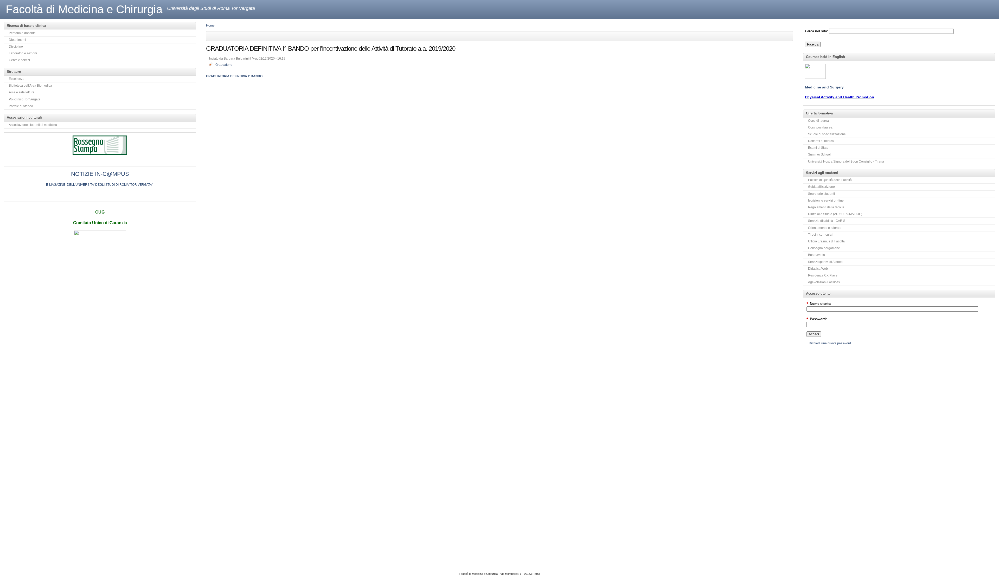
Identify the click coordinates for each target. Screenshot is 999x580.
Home (210, 25)
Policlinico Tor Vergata (24, 99)
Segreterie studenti (821, 194)
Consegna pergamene (824, 248)
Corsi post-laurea (820, 127)
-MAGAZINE (56, 184)
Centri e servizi (19, 60)
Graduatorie (223, 65)
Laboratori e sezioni (23, 53)
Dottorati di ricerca (821, 141)
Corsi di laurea (818, 121)
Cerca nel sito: (817, 31)
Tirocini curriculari (820, 234)
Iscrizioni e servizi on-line (826, 200)
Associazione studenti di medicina (33, 125)
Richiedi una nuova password (830, 343)
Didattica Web (818, 268)
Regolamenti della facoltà (826, 207)
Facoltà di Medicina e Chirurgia (84, 9)
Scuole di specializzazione (827, 134)
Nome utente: (818, 304)
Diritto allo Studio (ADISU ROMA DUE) (835, 214)
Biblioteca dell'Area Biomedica (30, 85)
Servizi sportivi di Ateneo (825, 262)
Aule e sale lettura (21, 92)
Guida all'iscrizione (821, 187)
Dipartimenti (17, 40)
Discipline (16, 46)
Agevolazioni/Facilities (824, 282)
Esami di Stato (818, 148)
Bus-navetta (816, 255)
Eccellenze (16, 79)
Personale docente (22, 33)
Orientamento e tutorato (824, 228)
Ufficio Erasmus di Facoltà (826, 241)
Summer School (819, 154)
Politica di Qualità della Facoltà (830, 180)
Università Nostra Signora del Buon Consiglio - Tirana (846, 161)
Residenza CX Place (822, 275)
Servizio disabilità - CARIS (826, 221)
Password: (816, 319)
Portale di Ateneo (21, 106)
